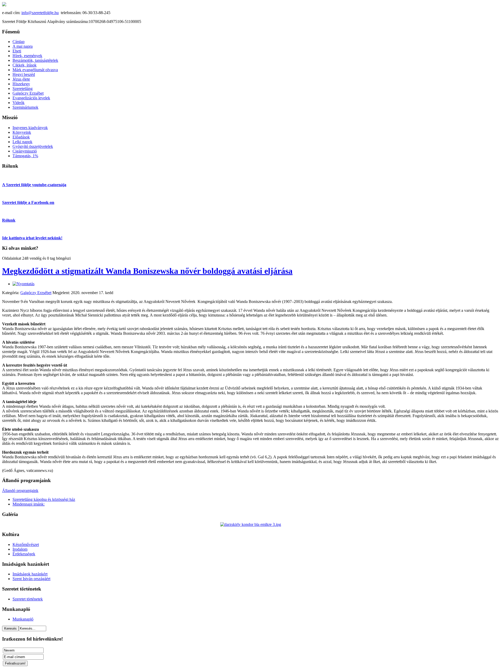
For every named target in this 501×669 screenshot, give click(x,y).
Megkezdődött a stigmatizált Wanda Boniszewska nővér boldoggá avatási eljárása (147, 271)
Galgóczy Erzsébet (35, 292)
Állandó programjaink (20, 490)
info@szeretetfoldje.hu (40, 12)
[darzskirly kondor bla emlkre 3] (250, 524)
